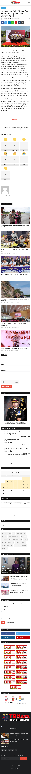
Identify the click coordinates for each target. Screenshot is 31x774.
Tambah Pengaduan (15, 511)
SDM (14, 533)
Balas (23, 436)
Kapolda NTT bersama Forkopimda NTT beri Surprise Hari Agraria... (19, 734)
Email (2, 364)
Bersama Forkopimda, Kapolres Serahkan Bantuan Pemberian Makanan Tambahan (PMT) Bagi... (16, 128)
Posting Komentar (6, 386)
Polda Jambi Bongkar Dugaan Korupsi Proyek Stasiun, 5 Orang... (15, 275)
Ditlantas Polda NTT (21, 533)
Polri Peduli (4, 536)
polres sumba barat (17, 539)
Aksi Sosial (16, 545)
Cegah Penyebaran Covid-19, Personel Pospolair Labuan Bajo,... (18, 584)
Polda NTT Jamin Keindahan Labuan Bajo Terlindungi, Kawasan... (15, 299)
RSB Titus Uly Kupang (6, 539)
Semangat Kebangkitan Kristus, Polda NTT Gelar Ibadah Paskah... (13, 324)
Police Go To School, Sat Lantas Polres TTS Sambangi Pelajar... (19, 740)
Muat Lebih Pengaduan (15, 515)
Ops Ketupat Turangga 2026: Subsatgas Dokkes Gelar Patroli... (15, 250)
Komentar (4, 354)
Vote (3, 622)
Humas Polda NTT (7, 18)
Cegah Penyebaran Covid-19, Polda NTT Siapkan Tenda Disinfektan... (19, 591)
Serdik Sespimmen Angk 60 (8, 542)
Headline (3, 8)
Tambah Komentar (15, 458)
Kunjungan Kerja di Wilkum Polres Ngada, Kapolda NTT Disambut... (15, 226)
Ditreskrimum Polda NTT (7, 545)
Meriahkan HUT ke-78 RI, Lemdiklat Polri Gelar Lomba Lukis (15, 122)
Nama (2, 358)
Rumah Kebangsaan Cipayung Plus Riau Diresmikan (14, 348)
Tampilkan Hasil (10, 622)
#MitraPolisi (23, 536)
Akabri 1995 (4, 548)
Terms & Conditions (15, 768)
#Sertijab (26, 539)
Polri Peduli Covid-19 (6, 533)
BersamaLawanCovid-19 (14, 536)
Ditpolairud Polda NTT (20, 542)
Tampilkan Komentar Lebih (15, 463)
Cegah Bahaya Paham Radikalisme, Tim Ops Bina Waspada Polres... (20, 728)
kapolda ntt (23, 545)
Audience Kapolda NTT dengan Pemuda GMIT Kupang (19, 577)
